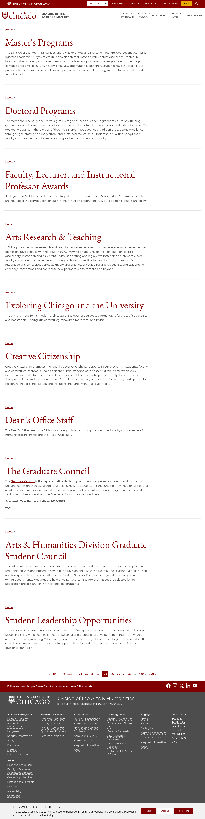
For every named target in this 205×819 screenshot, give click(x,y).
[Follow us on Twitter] (181, 685)
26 (92, 674)
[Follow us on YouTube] (195, 685)
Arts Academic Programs (116, 737)
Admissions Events (85, 736)
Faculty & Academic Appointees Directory (53, 730)
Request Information (19, 736)
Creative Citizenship (119, 731)
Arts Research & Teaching (116, 745)
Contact (134, 4)
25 (86, 674)
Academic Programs (127, 15)
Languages (14, 731)
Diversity (12, 786)
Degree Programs (17, 719)
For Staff (177, 718)
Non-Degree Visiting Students (86, 730)
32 (129, 674)
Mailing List (151, 4)
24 (80, 674)
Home (9, 29)
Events (145, 723)
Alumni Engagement (153, 733)
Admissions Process (86, 723)
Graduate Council (23, 481)
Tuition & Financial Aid (87, 719)
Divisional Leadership (20, 765)
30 (118, 674)
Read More (183, 811)
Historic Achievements (20, 782)
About (198, 15)
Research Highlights (53, 719)
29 (112, 674)
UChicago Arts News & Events (119, 753)
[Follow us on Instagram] (175, 685)
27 (98, 674)
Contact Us (13, 796)
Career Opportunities (19, 777)
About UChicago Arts (119, 719)
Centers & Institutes (52, 736)
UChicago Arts (175, 15)
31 (124, 674)
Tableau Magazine (152, 737)
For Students (179, 714)
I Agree (148, 811)
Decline (165, 811)
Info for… (95, 4)
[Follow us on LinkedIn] (188, 685)
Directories (117, 4)
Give (186, 4)
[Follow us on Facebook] (168, 685)
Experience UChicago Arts (120, 725)
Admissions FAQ (83, 740)
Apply (10, 740)
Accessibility (14, 791)
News (144, 719)
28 (106, 674)
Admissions (159, 15)
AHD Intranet (171, 4)
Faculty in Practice (51, 723)
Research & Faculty (143, 15)
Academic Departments (15, 725)
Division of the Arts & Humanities (95, 698)
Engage (188, 15)
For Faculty (178, 722)
